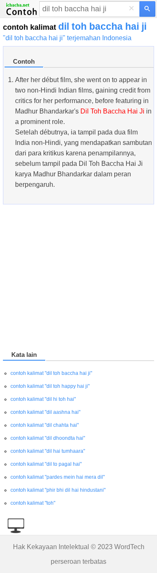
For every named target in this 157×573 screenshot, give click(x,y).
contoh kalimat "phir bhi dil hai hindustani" (58, 490)
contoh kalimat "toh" (32, 503)
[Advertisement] (78, 279)
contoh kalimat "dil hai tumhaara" (47, 451)
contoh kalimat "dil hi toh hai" (43, 399)
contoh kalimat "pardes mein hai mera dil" (57, 477)
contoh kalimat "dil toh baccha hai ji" (51, 373)
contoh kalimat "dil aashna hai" (45, 412)
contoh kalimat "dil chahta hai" (44, 425)
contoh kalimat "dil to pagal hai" (46, 464)
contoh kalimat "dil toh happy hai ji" (50, 386)
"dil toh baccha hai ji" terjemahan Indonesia (67, 37)
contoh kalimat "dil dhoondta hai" (47, 438)
